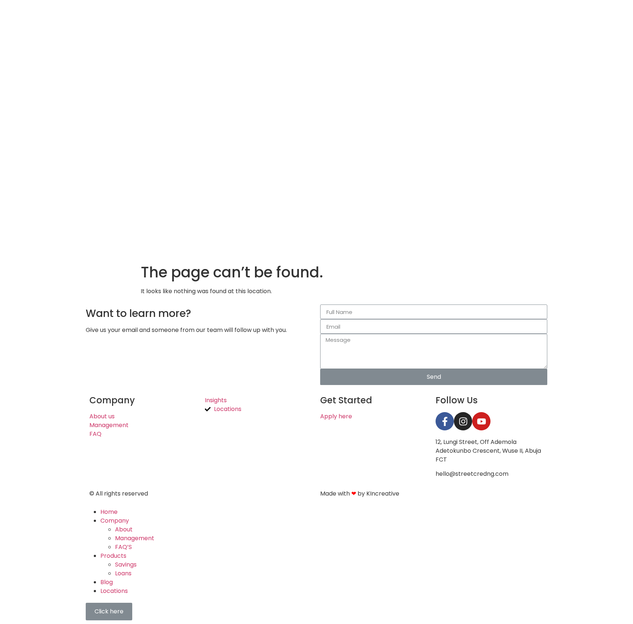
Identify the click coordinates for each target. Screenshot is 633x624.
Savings (126, 564)
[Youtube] (481, 421)
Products (113, 556)
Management (134, 538)
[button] (109, 611)
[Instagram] (463, 421)
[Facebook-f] (445, 421)
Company (114, 520)
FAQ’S (123, 547)
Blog (106, 582)
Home (109, 512)
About (124, 529)
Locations (114, 591)
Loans (123, 573)
